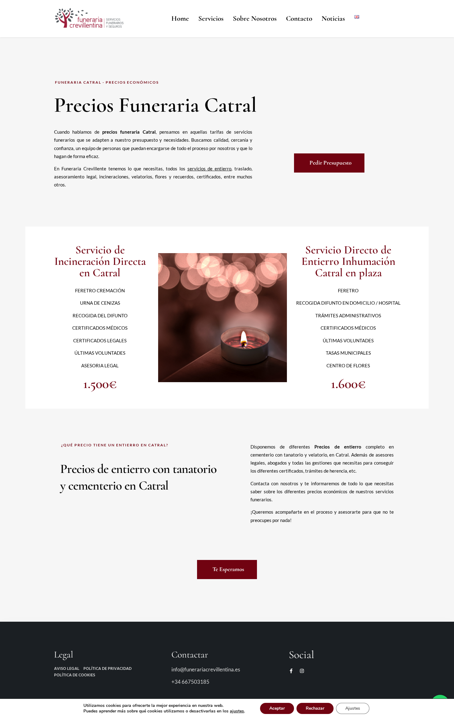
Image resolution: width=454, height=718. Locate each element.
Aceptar (277, 708)
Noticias (333, 18)
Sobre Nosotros (255, 18)
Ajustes (352, 708)
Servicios (211, 18)
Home (180, 18)
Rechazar (315, 708)
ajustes (237, 711)
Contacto (299, 18)
